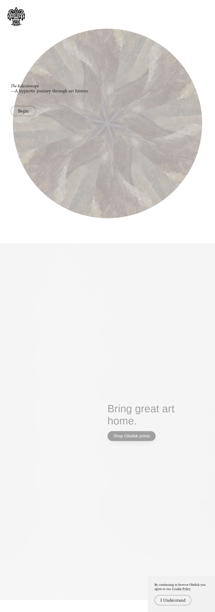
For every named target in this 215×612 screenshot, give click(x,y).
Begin (23, 111)
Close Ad (186, 376)
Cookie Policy (181, 589)
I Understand (172, 600)
